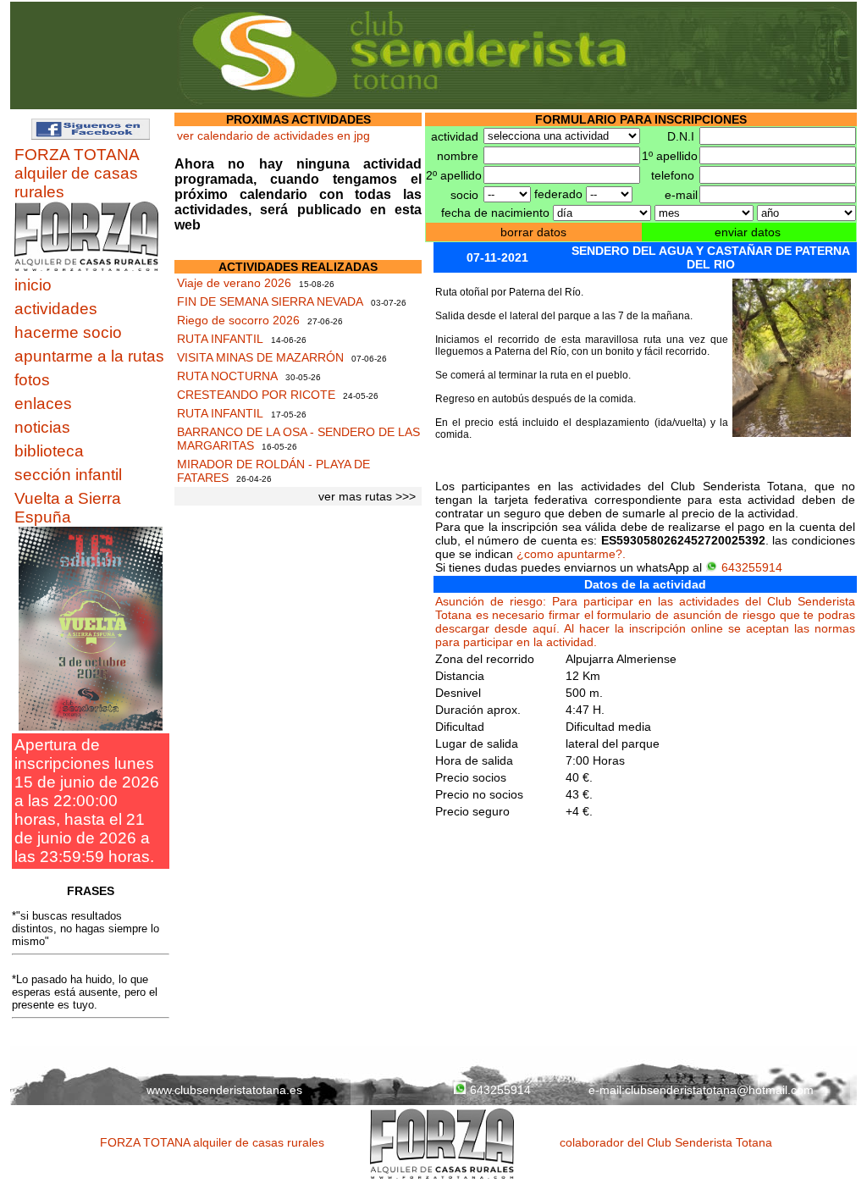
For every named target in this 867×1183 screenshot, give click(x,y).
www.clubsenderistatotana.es (224, 1090)
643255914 (751, 567)
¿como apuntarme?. (571, 554)
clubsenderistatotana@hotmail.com (719, 1090)
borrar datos (533, 232)
